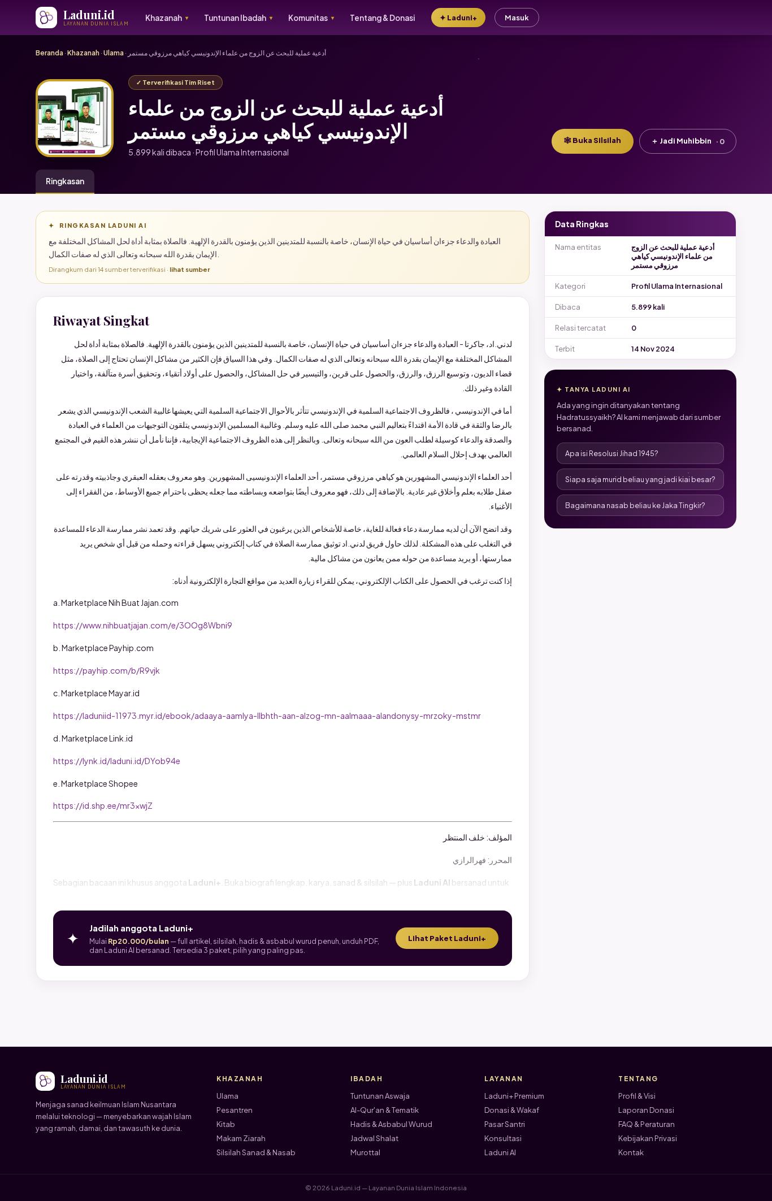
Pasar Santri (504, 1124)
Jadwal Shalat (374, 1138)
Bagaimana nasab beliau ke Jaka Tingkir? (635, 505)
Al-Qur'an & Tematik (384, 1110)
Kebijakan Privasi (647, 1138)
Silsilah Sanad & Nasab (256, 1152)
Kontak (631, 1152)
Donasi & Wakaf (511, 1110)
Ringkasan (65, 181)
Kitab (225, 1124)
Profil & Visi (637, 1095)
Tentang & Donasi (382, 18)
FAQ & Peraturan (646, 1124)
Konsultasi (503, 1138)
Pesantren (234, 1110)
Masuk (517, 17)
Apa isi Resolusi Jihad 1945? (611, 453)
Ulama (113, 53)
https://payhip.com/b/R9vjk (106, 670)
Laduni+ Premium (514, 1095)
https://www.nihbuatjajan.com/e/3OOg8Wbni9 (142, 625)
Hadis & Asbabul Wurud (391, 1124)
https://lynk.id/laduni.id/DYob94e (116, 761)
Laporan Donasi (646, 1110)
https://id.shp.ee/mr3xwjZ (103, 805)
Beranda (49, 53)
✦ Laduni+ (458, 17)
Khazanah (83, 53)
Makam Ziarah (241, 1138)
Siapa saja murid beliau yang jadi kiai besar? (640, 479)
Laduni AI (500, 1152)
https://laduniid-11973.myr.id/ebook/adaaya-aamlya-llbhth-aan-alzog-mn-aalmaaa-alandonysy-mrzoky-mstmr (267, 715)
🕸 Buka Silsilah (592, 140)
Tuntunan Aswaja (380, 1095)
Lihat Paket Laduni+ (447, 938)
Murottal (365, 1152)
